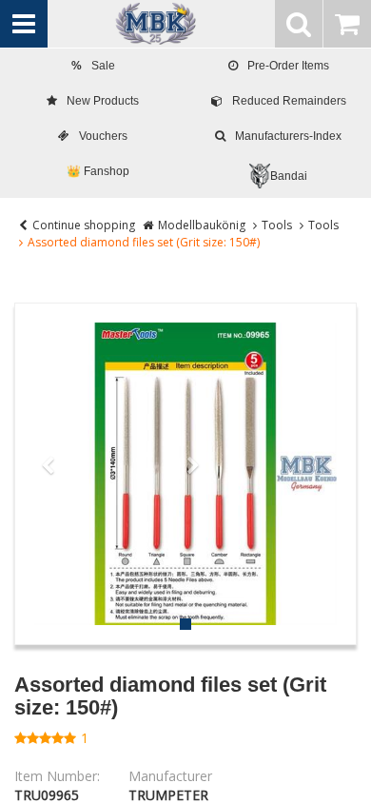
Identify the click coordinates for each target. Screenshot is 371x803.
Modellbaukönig (201, 225)
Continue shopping (83, 225)
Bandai (288, 176)
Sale (93, 65)
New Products (103, 101)
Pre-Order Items (288, 65)
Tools (277, 225)
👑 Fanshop (98, 171)
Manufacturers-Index (288, 136)
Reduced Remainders (289, 101)
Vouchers (103, 136)
